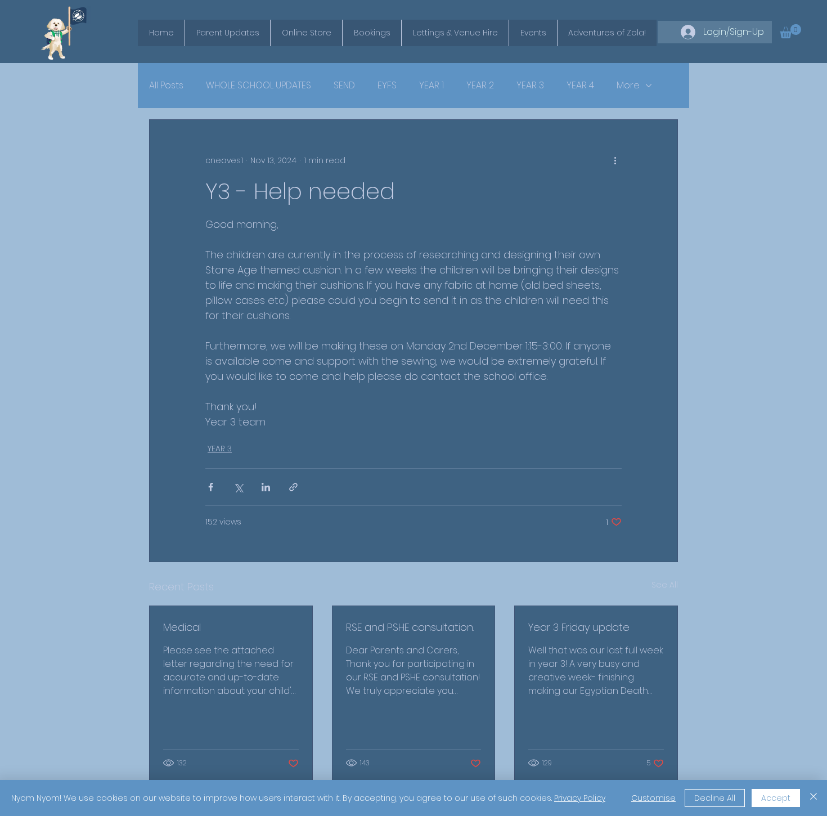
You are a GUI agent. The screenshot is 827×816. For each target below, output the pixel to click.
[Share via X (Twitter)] (238, 487)
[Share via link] (293, 487)
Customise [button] (653, 798)
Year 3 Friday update (579, 627)
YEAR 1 (431, 85)
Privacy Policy (579, 798)
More (628, 85)
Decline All (714, 798)
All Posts (166, 85)
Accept (775, 798)
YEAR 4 (580, 85)
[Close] (813, 798)
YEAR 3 (530, 85)
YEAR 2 (480, 85)
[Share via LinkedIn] (265, 487)
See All (664, 584)
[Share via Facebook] (210, 487)
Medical (182, 627)
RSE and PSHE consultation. (410, 627)
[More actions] (615, 160)
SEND (344, 85)
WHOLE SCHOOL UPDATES (258, 85)
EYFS (387, 85)
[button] (790, 31)
